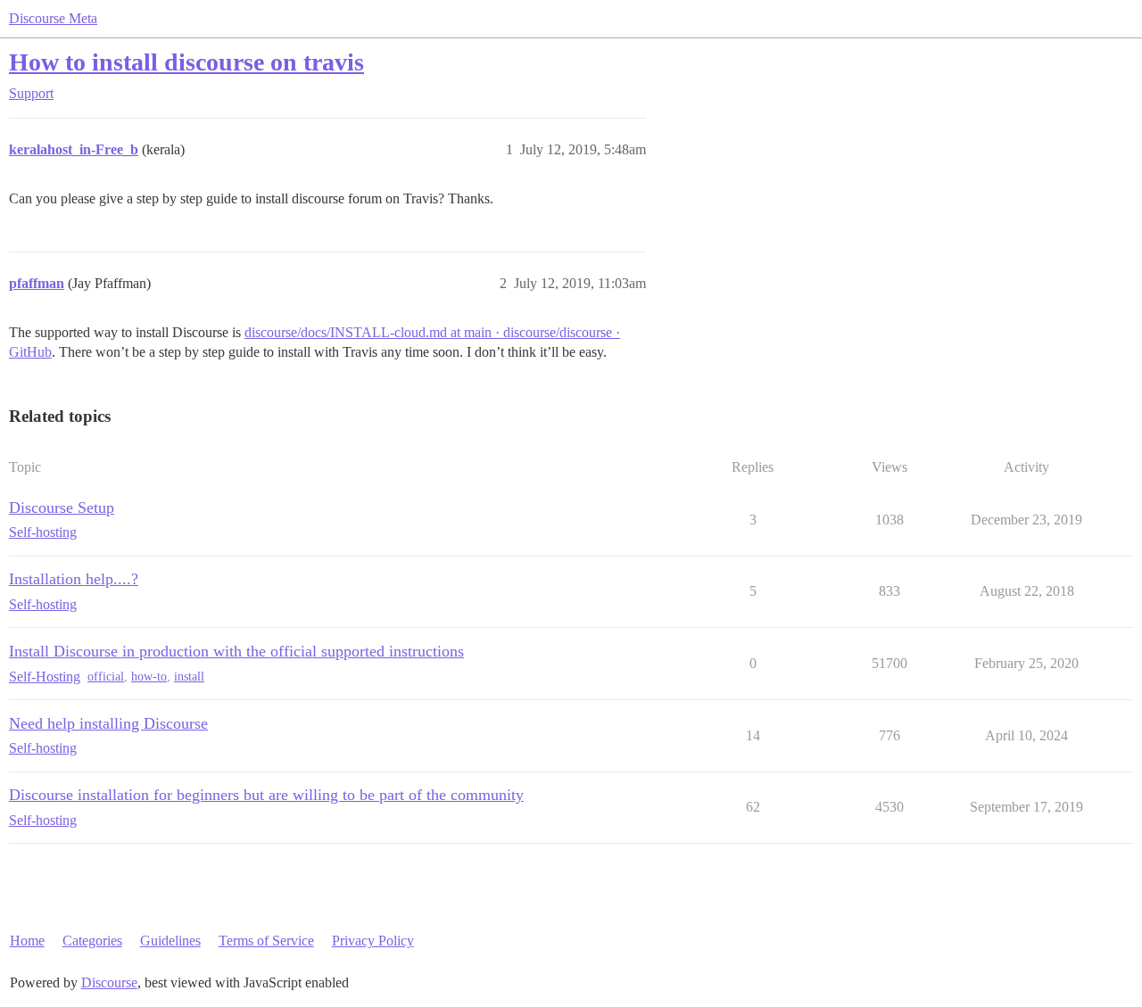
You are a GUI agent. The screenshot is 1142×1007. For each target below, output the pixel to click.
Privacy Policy (373, 940)
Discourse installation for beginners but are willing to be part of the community (266, 795)
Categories (92, 940)
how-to (149, 676)
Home (27, 940)
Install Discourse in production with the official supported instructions (236, 651)
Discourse (109, 982)
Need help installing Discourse (108, 723)
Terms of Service (266, 940)
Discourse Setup (61, 507)
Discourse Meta (53, 18)
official (105, 676)
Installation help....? (73, 579)
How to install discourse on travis (186, 62)
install (189, 676)
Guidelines (170, 940)
